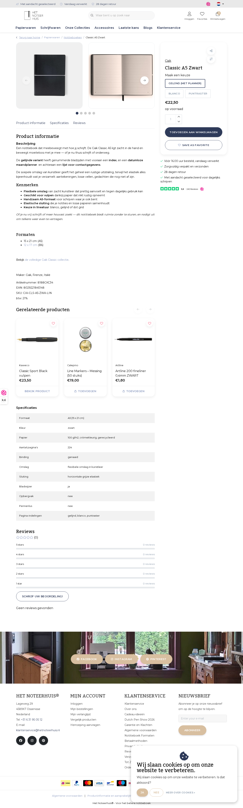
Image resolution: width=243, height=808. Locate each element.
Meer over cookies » (180, 792)
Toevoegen (87, 391)
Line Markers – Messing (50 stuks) (84, 373)
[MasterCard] (88, 783)
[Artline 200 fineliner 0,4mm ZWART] (133, 339)
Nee (156, 792)
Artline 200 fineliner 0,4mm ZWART (130, 373)
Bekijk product (37, 391)
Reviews (79, 123)
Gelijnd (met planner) (185, 83)
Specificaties (59, 123)
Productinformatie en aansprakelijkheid (112, 795)
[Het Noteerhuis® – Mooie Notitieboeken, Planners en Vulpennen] (33, 15)
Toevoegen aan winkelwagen (194, 132)
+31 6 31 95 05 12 (31, 719)
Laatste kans (129, 28)
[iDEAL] (65, 783)
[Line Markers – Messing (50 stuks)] (85, 339)
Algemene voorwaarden (67, 795)
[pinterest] (43, 740)
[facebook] (20, 740)
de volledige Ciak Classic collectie (47, 259)
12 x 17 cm (30, 245)
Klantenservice (169, 28)
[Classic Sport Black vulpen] (37, 339)
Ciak (168, 61)
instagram (123, 659)
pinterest (158, 659)
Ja (142, 792)
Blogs (148, 28)
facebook (89, 659)
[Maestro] (121, 783)
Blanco (174, 93)
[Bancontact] (110, 783)
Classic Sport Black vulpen (33, 373)
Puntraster (198, 93)
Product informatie (30, 123)
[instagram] (32, 740)
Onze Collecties (77, 28)
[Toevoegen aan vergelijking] (211, 59)
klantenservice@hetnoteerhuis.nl (38, 730)
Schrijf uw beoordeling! (42, 596)
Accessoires (104, 28)
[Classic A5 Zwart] (49, 75)
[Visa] (99, 783)
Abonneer (192, 730)
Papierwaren (26, 28)
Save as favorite (195, 145)
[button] (211, 51)
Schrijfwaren (50, 28)
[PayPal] (77, 783)
